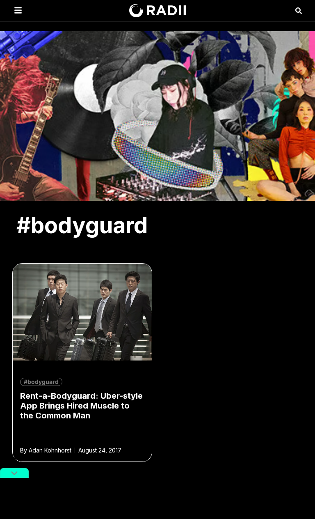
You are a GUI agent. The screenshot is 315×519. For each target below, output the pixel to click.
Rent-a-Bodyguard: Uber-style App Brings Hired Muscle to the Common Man (81, 405)
